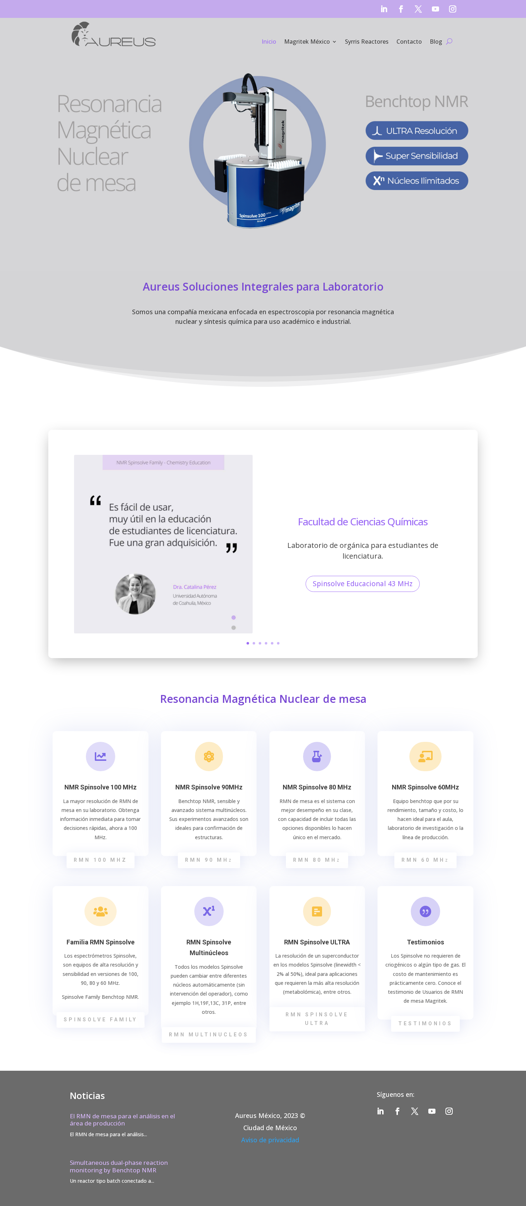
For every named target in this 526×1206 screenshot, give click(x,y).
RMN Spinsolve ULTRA (317, 1019)
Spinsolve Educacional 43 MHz (363, 583)
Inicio (269, 41)
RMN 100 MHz (100, 860)
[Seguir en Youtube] (435, 9)
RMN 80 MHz (317, 860)
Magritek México (307, 41)
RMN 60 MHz (425, 860)
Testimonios (425, 1023)
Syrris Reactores (367, 41)
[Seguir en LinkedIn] (384, 9)
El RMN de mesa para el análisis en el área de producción (122, 1119)
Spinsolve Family (100, 1019)
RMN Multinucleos (209, 1034)
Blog (436, 41)
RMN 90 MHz (209, 860)
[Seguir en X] (418, 9)
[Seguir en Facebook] (401, 9)
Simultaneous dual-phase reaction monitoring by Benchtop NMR (119, 1166)
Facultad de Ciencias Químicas (363, 521)
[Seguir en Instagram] (452, 9)
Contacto (409, 41)
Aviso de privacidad (270, 1140)
